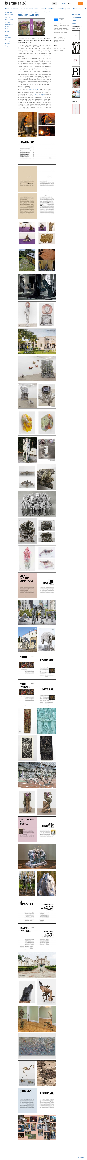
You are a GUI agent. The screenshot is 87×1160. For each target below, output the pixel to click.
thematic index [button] (77, 8)
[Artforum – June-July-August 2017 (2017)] (76, 93)
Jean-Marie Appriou (28, 14)
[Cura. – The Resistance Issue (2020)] (76, 71)
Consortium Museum (40, 94)
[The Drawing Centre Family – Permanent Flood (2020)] (76, 60)
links (6, 46)
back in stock (9, 19)
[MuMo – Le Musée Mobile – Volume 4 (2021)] (76, 35)
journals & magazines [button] (63, 8)
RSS (81, 3)
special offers (9, 14)
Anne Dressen (61, 26)
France (74, 20)
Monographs (47, 12)
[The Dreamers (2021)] (76, 47)
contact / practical (7, 42)
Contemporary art (36, 12)
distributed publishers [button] (47, 8)
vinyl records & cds (9, 25)
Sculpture (74, 23)
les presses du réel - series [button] (29, 8)
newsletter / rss (8, 38)
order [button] (56, 20)
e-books (7, 22)
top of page (80, 1157)
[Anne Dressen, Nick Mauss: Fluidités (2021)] (76, 109)
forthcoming (8, 12)
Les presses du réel (23, 12)
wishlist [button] (62, 20)
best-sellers (8, 17)
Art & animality (76, 14)
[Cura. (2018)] (76, 83)
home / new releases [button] (11, 8)
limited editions (7, 32)
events (7, 35)
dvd (6, 28)
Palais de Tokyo (33, 89)
